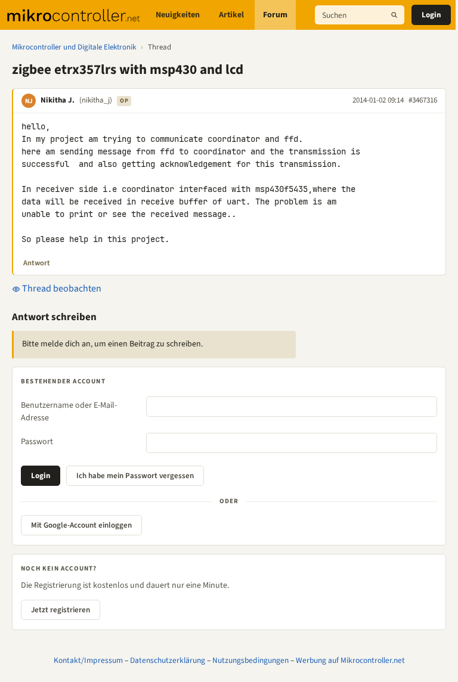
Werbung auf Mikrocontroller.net (350, 660)
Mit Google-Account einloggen (81, 525)
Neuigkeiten (178, 15)
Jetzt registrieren (60, 609)
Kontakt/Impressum (88, 660)
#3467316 (423, 100)
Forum (275, 15)
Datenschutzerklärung (167, 660)
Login (431, 15)
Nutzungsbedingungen (250, 660)
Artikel (231, 15)
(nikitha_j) (95, 100)
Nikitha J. (58, 100)
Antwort (36, 263)
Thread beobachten (60, 288)
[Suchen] (394, 15)
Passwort (37, 442)
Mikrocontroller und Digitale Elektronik (74, 47)
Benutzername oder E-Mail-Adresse (69, 411)
